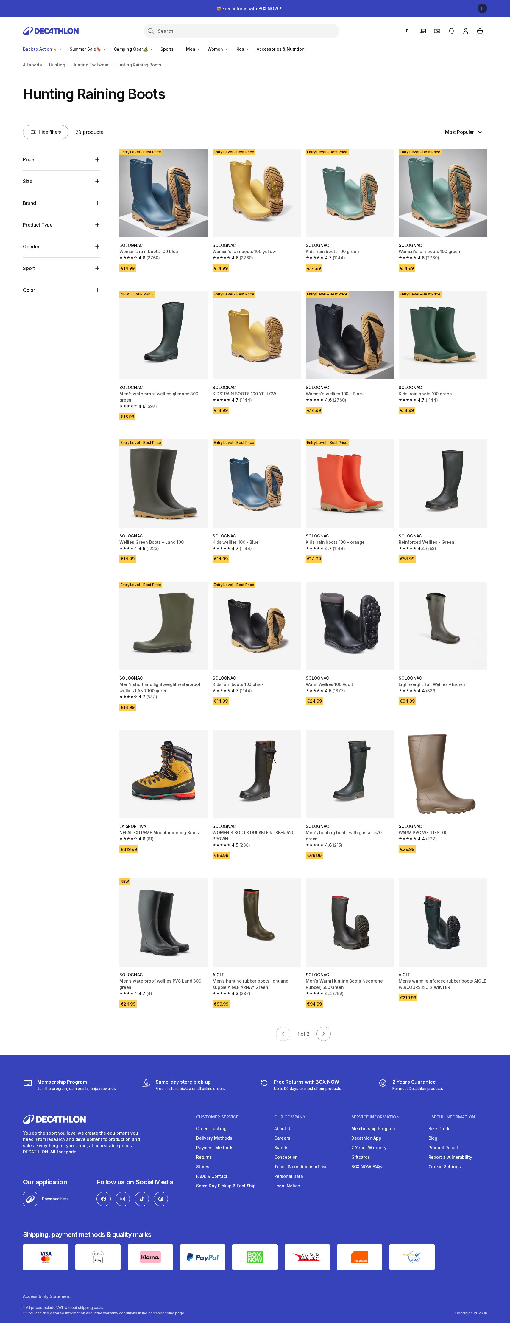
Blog (432, 1138)
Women (216, 49)
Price (28, 159)
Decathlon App (366, 1138)
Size (27, 181)
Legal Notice (287, 1185)
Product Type (38, 225)
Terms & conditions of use (301, 1166)
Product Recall (443, 1147)
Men (191, 49)
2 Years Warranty (368, 1147)
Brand (29, 203)
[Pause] (482, 8)
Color (29, 290)
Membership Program (373, 1128)
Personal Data (288, 1176)
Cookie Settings (444, 1166)
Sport (29, 268)
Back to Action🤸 (40, 49)
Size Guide (439, 1128)
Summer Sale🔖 (86, 49)
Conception (286, 1157)
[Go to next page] (323, 1034)
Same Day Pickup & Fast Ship (226, 1185)
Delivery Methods (214, 1138)
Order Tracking (211, 1128)
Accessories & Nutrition (281, 49)
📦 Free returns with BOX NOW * (249, 8)
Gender (31, 247)
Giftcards (360, 1157)
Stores (202, 1166)
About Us (283, 1128)
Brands (281, 1147)
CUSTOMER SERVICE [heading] (217, 1117)
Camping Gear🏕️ (131, 49)
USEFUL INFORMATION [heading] (451, 1117)
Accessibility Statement (47, 1296)
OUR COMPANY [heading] (290, 1117)
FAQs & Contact (211, 1176)
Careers (282, 1138)
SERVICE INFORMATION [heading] (375, 1117)
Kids (240, 49)
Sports (167, 49)
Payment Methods (214, 1147)
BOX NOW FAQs (366, 1166)
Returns (204, 1157)
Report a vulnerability (450, 1157)
